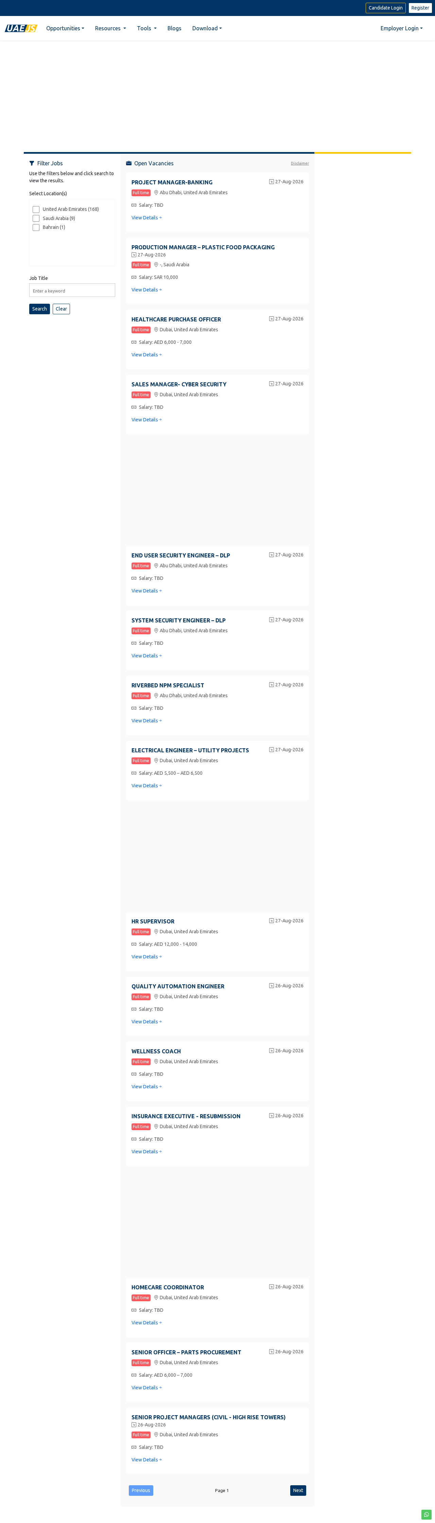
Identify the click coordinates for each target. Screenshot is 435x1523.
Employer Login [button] (400, 28)
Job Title (38, 278)
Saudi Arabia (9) (59, 218)
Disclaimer (300, 163)
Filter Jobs (50, 163)
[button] (426, 1515)
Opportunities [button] (63, 28)
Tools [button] (145, 28)
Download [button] (205, 28)
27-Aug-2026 (289, 181)
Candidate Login (386, 8)
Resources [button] (108, 28)
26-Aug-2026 (289, 985)
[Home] (21, 28)
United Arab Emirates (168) (71, 209)
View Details (145, 217)
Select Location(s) (48, 193)
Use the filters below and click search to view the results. (71, 177)
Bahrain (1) (54, 227)
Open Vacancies (154, 163)
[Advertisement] (217, 93)
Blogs (174, 28)
